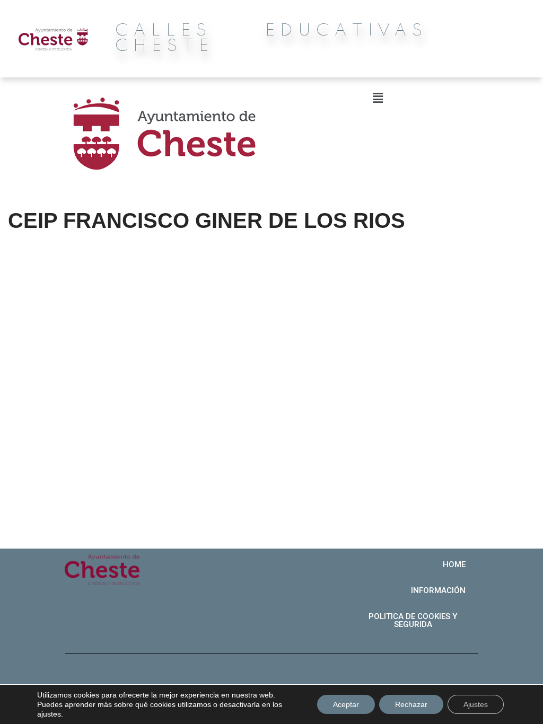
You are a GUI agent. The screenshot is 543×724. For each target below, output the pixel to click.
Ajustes (475, 704)
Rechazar (411, 704)
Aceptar (346, 704)
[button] (454, 564)
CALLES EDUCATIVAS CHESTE (271, 38)
